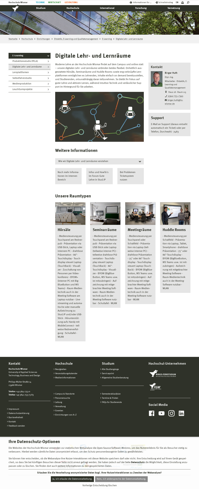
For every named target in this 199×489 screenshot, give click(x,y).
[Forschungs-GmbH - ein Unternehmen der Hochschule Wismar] (162, 386)
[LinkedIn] (181, 413)
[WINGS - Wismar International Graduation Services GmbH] (165, 373)
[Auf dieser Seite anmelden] (182, 2)
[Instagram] (171, 413)
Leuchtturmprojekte (22, 89)
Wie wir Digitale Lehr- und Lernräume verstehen (83, 161)
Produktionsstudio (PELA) (25, 61)
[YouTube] (161, 413)
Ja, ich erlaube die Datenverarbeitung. (72, 479)
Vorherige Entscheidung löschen (99, 485)
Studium (41, 8)
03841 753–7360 (175, 96)
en (177, 2)
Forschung (141, 8)
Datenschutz (138, 462)
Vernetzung (174, 8)
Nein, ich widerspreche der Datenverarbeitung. (121, 479)
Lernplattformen (20, 72)
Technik (40, 2)
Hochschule (73, 8)
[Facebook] (151, 413)
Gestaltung (71, 2)
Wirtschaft (54, 2)
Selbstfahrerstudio (22, 78)
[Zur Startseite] (19, 8)
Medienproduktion (21, 84)
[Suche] (188, 2)
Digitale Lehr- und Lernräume (27, 67)
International (107, 8)
